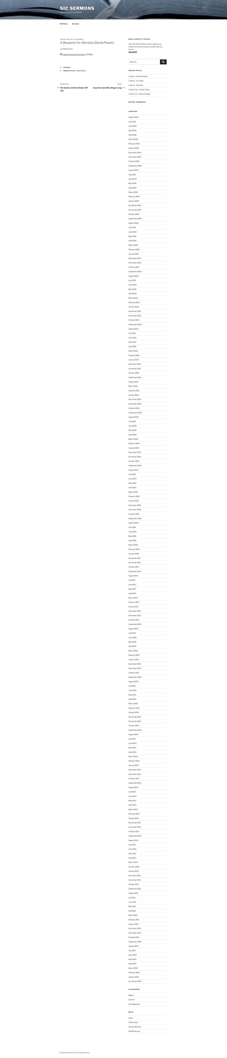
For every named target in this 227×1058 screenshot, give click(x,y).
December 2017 (135, 558)
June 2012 (132, 849)
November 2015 (135, 668)
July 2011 (132, 898)
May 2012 (132, 853)
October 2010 (134, 937)
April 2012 (132, 858)
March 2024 (133, 245)
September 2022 (135, 324)
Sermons (75, 24)
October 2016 (134, 620)
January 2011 (134, 924)
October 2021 (134, 373)
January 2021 (134, 395)
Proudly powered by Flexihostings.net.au (74, 1053)
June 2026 (133, 126)
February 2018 (134, 549)
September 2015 (135, 677)
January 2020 (134, 448)
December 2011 (135, 876)
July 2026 (132, 122)
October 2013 (134, 778)
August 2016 (133, 629)
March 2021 (133, 386)
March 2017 (133, 598)
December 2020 (135, 399)
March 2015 (133, 704)
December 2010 (135, 928)
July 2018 (132, 527)
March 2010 (133, 968)
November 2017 (135, 562)
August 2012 (133, 840)
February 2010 (134, 972)
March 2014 (133, 756)
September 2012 (135, 836)
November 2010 (135, 933)
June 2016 (132, 637)
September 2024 (135, 219)
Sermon (67, 67)
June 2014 (132, 743)
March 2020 (133, 439)
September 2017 (135, 571)
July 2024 (132, 227)
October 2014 (134, 726)
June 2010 (133, 955)
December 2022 (135, 311)
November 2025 (135, 157)
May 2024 (132, 236)
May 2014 (132, 748)
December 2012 (135, 823)
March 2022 (133, 351)
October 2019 (134, 461)
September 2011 (135, 889)
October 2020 (134, 408)
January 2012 (134, 871)
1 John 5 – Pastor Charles (138, 76)
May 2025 (132, 183)
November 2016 (135, 615)
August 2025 (133, 170)
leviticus (81, 71)
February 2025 (134, 196)
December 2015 (135, 664)
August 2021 (133, 382)
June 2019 (132, 479)
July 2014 (132, 739)
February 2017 (134, 602)
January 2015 (134, 712)
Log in (131, 1018)
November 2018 (135, 510)
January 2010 (134, 977)
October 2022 (134, 320)
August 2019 (133, 470)
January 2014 (134, 765)
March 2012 (133, 862)
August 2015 (133, 681)
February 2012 (134, 867)
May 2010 (132, 959)
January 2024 (134, 254)
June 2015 (132, 690)
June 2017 (132, 585)
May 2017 (132, 589)
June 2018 (132, 532)
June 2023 (133, 285)
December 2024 (135, 205)
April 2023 (132, 294)
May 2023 (132, 289)
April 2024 (132, 241)
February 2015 (134, 708)
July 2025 (132, 175)
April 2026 (132, 135)
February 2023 (134, 302)
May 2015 (132, 695)
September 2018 (135, 518)
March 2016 (133, 651)
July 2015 (132, 686)
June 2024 (133, 232)
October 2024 (134, 214)
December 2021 (135, 364)
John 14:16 (133, 52)
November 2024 (135, 210)
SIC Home (64, 24)
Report (131, 995)
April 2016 (132, 646)
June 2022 (132, 338)
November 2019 (135, 457)
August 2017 (133, 576)
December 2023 (135, 258)
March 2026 (133, 139)
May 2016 (132, 642)
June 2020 (133, 426)
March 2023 (133, 298)
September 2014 (135, 730)
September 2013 (135, 783)
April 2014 (132, 752)
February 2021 (134, 391)
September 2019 (135, 465)
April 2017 (132, 593)
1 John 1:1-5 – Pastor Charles (139, 94)
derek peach (69, 71)
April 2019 (132, 487)
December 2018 (135, 505)
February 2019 (134, 496)
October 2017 (134, 567)
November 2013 (135, 774)
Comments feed (135, 1027)
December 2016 (135, 611)
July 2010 (132, 950)
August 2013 (133, 787)
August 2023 (133, 276)
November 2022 (135, 316)
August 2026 (133, 117)
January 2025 (134, 201)
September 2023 (135, 271)
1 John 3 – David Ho (136, 85)
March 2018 (133, 545)
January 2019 (134, 501)
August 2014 (133, 734)
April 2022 (132, 346)
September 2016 (135, 624)
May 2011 (132, 906)
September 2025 (135, 166)
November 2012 (135, 827)
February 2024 (134, 249)
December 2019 (135, 452)
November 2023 (135, 263)
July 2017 (132, 580)
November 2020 (135, 404)
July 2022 (132, 333)
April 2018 (132, 540)
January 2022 (134, 360)
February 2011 (134, 920)
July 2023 (132, 280)
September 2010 (135, 942)
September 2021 (135, 377)
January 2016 (134, 660)
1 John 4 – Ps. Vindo (136, 81)
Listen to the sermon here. (73, 54)
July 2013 (132, 792)
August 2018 (133, 523)
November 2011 (135, 880)
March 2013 (133, 809)
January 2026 (134, 148)
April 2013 (132, 805)
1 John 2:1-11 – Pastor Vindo (139, 90)
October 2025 (134, 161)
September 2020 (135, 413)
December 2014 (135, 717)
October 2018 (134, 514)
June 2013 (132, 796)
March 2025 (133, 192)
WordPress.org (134, 1031)
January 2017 (134, 607)
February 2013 (134, 814)
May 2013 (132, 801)
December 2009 (135, 981)
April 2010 (132, 964)
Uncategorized (134, 1004)
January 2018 (134, 554)
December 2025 (135, 153)
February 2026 (134, 144)
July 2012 (132, 845)
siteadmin (79, 39)
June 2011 (132, 902)
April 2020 (133, 435)
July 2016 (132, 633)
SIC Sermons (77, 8)
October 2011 (134, 884)
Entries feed (133, 1022)
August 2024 (133, 223)
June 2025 (133, 179)
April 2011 (132, 911)
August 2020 (134, 417)
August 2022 (133, 329)
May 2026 (132, 130)
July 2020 (132, 421)
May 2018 (132, 536)
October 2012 (134, 831)
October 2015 (134, 673)
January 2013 (134, 818)
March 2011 (133, 915)
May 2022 (132, 342)
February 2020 (134, 443)
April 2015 (132, 699)
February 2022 (134, 355)
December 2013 (135, 770)
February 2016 (134, 655)
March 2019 (133, 492)
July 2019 (132, 474)
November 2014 (135, 721)
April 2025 (132, 188)
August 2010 (133, 946)
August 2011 (133, 893)
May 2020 (132, 430)
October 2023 (134, 267)
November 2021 (135, 369)
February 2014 (134, 761)
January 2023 (134, 307)
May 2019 (132, 483)
